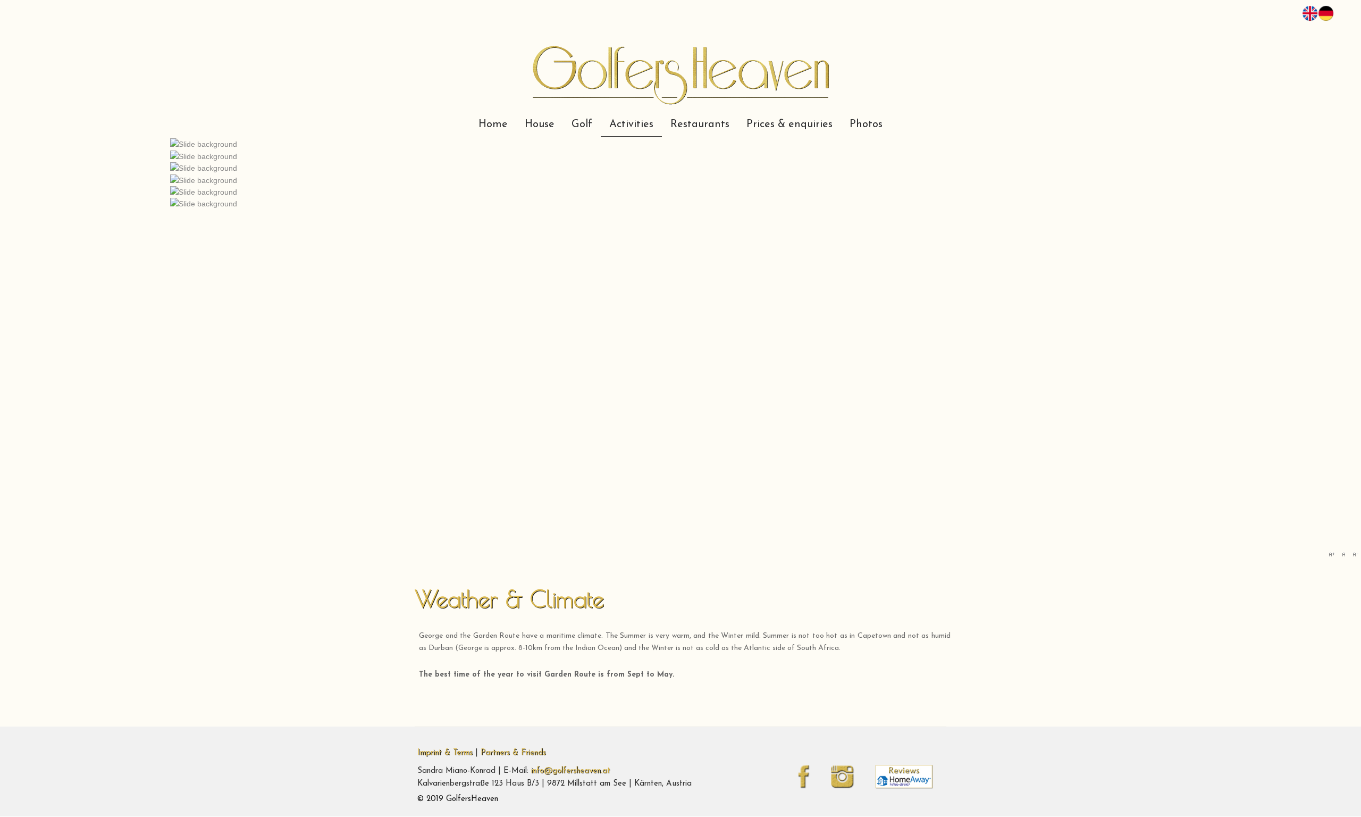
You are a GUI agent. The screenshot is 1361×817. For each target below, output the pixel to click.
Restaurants (699, 124)
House (540, 124)
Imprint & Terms (445, 753)
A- (1355, 554)
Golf (582, 124)
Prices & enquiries (789, 124)
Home (493, 124)
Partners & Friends (513, 753)
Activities (631, 124)
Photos (866, 124)
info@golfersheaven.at (570, 771)
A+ (1332, 554)
